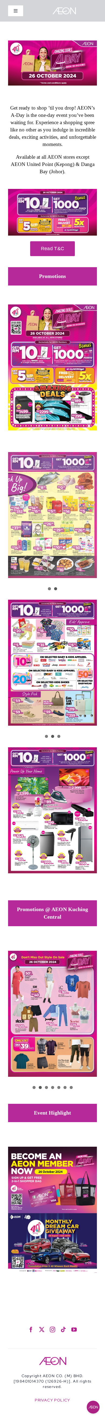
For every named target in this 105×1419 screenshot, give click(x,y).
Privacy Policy (52, 1400)
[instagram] (52, 1329)
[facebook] (31, 1329)
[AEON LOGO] (64, 9)
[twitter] (41, 1329)
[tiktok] (63, 1329)
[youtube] (74, 1329)
